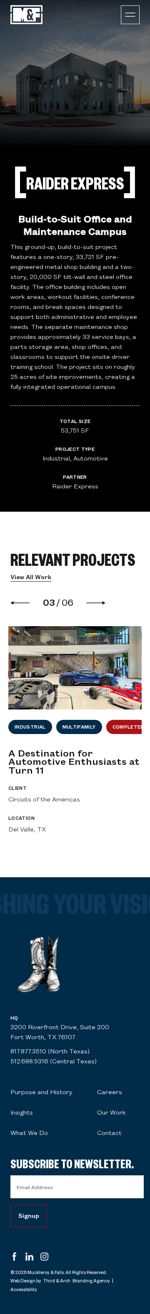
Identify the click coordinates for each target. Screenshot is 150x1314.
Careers (109, 1092)
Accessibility (23, 1289)
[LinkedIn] (29, 1257)
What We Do (29, 1132)
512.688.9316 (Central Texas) (53, 1061)
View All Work (30, 577)
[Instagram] (44, 1257)
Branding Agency (91, 1280)
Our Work (111, 1112)
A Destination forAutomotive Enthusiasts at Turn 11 (74, 761)
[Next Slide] (96, 603)
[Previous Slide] (24, 603)
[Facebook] (14, 1257)
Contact (109, 1132)
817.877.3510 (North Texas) (50, 1051)
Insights (21, 1112)
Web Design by (25, 1280)
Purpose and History (41, 1092)
